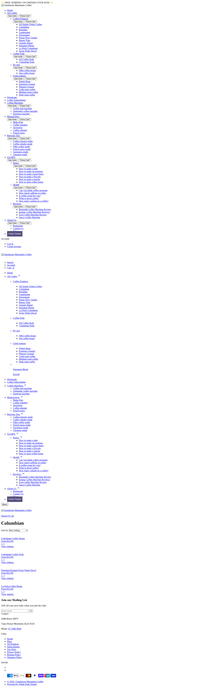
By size (16, 64)
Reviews (17, 203)
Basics (16, 163)
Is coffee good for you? (30, 195)
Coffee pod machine (22, 108)
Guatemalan (24, 32)
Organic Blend (26, 43)
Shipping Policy (14, 657)
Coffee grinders (20, 125)
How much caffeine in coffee (32, 193)
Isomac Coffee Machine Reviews (34, 212)
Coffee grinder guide (22, 144)
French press (19, 133)
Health (16, 184)
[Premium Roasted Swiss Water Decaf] (108, 566)
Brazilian (23, 29)
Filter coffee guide (21, 146)
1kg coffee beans (27, 73)
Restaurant (18, 226)
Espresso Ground (27, 84)
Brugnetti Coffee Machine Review (35, 209)
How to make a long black (31, 174)
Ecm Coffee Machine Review (33, 214)
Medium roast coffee (28, 92)
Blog (9, 641)
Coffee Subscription (16, 100)
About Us (11, 220)
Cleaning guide (20, 154)
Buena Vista (24, 40)
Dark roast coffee (27, 95)
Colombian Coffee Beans (13, 538)
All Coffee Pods (26, 59)
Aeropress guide (20, 152)
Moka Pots (18, 122)
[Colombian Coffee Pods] (108, 550)
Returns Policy (14, 654)
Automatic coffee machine (25, 111)
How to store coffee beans (31, 182)
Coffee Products (20, 18)
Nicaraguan (24, 35)
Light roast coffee (27, 89)
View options (7, 546)
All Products (13, 644)
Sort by (4, 530)
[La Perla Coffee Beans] (108, 582)
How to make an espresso (31, 171)
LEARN (11, 157)
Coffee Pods (19, 53)
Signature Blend (26, 45)
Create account (14, 246)
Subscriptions (13, 647)
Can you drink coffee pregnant (33, 190)
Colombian (24, 27)
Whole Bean (25, 81)
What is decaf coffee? (29, 198)
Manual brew (13, 116)
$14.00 (16, 374)
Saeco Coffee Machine (29, 217)
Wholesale (12, 97)
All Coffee (12, 13)
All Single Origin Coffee (30, 24)
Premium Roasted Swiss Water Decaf (18, 570)
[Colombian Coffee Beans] (108, 534)
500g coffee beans (27, 70)
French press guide (22, 149)
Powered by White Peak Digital (22, 684)
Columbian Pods (26, 62)
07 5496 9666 (14, 629)
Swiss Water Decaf (28, 51)
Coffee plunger (20, 130)
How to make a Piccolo (30, 176)
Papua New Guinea (28, 37)
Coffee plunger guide (23, 141)
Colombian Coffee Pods (12, 554)
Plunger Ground (26, 87)
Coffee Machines (15, 103)
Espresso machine (21, 114)
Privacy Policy (14, 652)
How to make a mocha (29, 179)
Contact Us (18, 228)
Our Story (11, 649)
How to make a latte (28, 168)
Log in (10, 244)
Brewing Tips (13, 135)
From (7, 542)
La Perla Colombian (28, 48)
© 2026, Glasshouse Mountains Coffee (25, 681)
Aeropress (17, 127)
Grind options (19, 76)
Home (10, 10)
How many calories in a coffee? (33, 201)
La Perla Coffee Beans (11, 586)
